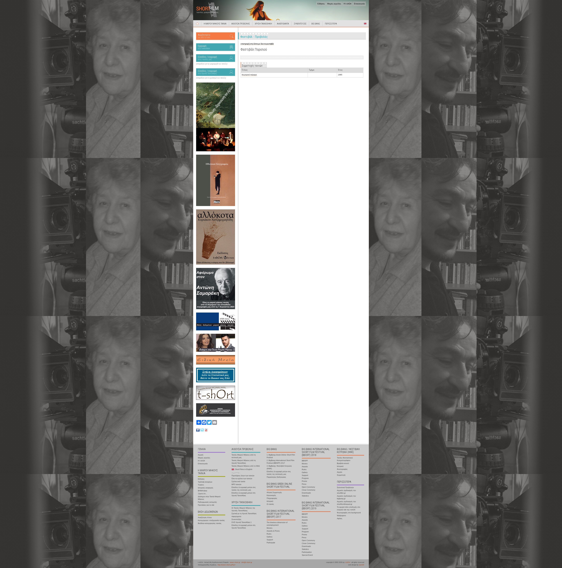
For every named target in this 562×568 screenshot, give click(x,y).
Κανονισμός (271, 495)
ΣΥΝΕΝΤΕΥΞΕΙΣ (300, 23)
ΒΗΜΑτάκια (202, 491)
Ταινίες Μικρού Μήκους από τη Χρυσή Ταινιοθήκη (244, 461)
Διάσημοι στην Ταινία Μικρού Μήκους (209, 498)
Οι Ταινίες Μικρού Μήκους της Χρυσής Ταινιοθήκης (243, 509)
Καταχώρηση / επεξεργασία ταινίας (211, 520)
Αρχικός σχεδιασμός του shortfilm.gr (346, 491)
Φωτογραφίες (342, 469)
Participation (307, 552)
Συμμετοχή (341, 475)
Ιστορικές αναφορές (205, 488)
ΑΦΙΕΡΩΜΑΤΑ (283, 23)
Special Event (307, 555)
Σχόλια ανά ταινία (238, 482)
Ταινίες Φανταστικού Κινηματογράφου (345, 459)
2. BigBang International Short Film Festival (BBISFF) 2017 (280, 461)
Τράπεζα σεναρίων (205, 482)
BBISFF (305, 461)
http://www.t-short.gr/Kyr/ (226, 565)
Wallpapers (341, 516)
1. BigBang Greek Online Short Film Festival (281, 456)
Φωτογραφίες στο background (349, 513)
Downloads (306, 493)
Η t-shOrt (347, 4)
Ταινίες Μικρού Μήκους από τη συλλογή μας (244, 456)
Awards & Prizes (273, 531)
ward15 (361, 565)
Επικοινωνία (359, 4)
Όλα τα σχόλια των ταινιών (242, 479)
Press (304, 484)
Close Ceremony (308, 490)
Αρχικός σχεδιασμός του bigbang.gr (346, 497)
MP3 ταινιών (236, 484)
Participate (271, 543)
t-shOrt (347, 562)
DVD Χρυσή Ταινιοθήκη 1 (242, 522)
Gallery (269, 537)
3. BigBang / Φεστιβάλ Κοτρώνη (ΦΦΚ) (279, 467)
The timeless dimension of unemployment (277, 523)
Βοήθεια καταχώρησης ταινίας (209, 523)
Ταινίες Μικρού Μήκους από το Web (246, 466)
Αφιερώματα (236, 516)
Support (270, 540)
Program (305, 478)
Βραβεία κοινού (343, 463)
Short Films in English (365, 23)
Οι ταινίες (270, 504)
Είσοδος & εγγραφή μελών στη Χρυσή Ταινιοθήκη (243, 494)
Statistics (305, 496)
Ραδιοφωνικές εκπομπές (207, 502)
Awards (305, 467)
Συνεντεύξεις (236, 519)
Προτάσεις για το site (206, 505)
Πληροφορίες (272, 498)
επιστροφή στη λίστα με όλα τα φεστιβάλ (257, 44)
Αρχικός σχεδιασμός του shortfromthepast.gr (346, 503)
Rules (269, 534)
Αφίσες (339, 519)
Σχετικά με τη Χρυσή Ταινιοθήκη (244, 514)
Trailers (201, 485)
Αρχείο (339, 472)
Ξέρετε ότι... (202, 494)
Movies (269, 528)
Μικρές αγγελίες (334, 4)
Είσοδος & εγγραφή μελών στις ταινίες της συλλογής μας (244, 488)
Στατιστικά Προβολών (345, 488)
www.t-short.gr (235, 562)
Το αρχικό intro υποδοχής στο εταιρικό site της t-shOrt (348, 508)
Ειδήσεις (321, 4)
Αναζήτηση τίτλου (205, 517)
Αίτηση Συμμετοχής (274, 492)
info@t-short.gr (246, 562)
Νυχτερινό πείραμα (249, 75)
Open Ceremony (308, 487)
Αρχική (197, 23)
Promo (304, 481)
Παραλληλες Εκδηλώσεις (276, 477)
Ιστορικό (270, 501)
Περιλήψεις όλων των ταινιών (243, 476)
